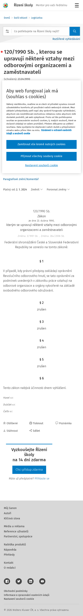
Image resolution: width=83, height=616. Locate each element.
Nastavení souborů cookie (19, 598)
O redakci (10, 567)
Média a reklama (14, 526)
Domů (7, 17)
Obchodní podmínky (15, 591)
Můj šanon (10, 508)
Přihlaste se (42, 478)
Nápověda (10, 549)
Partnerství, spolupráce (18, 536)
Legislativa (36, 17)
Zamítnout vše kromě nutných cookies (42, 144)
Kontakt (8, 562)
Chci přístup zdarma (29, 469)
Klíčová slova (12, 518)
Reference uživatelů (16, 531)
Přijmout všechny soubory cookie (41, 156)
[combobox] (41, 31)
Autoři (7, 513)
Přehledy (9, 554)
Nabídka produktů (15, 544)
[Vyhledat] (74, 31)
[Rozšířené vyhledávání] (7, 31)
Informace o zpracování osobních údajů (26, 595)
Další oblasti (20, 17)
